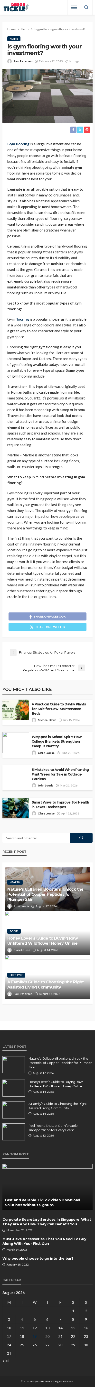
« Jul (5, 1361)
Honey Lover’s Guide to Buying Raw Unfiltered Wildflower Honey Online (42, 941)
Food (14, 931)
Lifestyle (16, 975)
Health (15, 882)
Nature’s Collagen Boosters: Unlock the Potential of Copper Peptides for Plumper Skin (45, 894)
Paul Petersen (22, 61)
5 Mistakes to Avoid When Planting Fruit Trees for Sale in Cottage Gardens (60, 774)
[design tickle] (16, 7)
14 (60, 1328)
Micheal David (47, 720)
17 (9, 1336)
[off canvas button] (74, 7)
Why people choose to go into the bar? (38, 1258)
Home (14, 38)
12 (34, 1328)
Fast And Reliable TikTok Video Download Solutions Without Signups (42, 1202)
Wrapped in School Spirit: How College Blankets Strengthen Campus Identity (57, 741)
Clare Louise (46, 753)
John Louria (45, 785)
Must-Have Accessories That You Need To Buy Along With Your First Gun (44, 1241)
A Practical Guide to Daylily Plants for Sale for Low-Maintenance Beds (59, 708)
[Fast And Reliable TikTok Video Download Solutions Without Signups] (47, 1187)
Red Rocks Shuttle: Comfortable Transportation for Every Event (53, 1128)
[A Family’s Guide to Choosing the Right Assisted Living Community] (13, 1110)
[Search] (86, 7)
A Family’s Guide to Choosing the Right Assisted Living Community (45, 984)
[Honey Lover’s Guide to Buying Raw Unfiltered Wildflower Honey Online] (13, 1088)
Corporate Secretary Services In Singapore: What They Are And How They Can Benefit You (46, 1222)
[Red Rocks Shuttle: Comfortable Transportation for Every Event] (13, 1131)
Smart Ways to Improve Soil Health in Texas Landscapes (60, 804)
